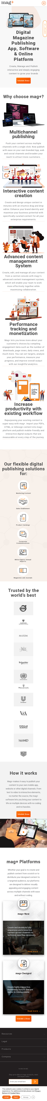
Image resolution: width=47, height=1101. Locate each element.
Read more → (34, 951)
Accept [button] (6, 1097)
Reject (16, 1097)
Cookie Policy (15, 1093)
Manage (25, 1097)
